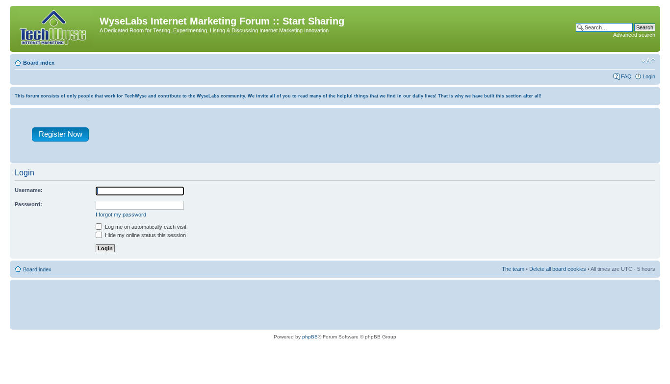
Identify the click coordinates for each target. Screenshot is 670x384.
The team (513, 269)
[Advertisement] (380, 138)
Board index (38, 63)
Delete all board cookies (557, 269)
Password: (28, 204)
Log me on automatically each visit (144, 227)
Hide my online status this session (144, 235)
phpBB (310, 336)
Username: (29, 190)
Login (649, 76)
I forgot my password (121, 214)
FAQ (626, 76)
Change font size (648, 60)
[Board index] (56, 28)
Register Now (60, 134)
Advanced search (634, 35)
